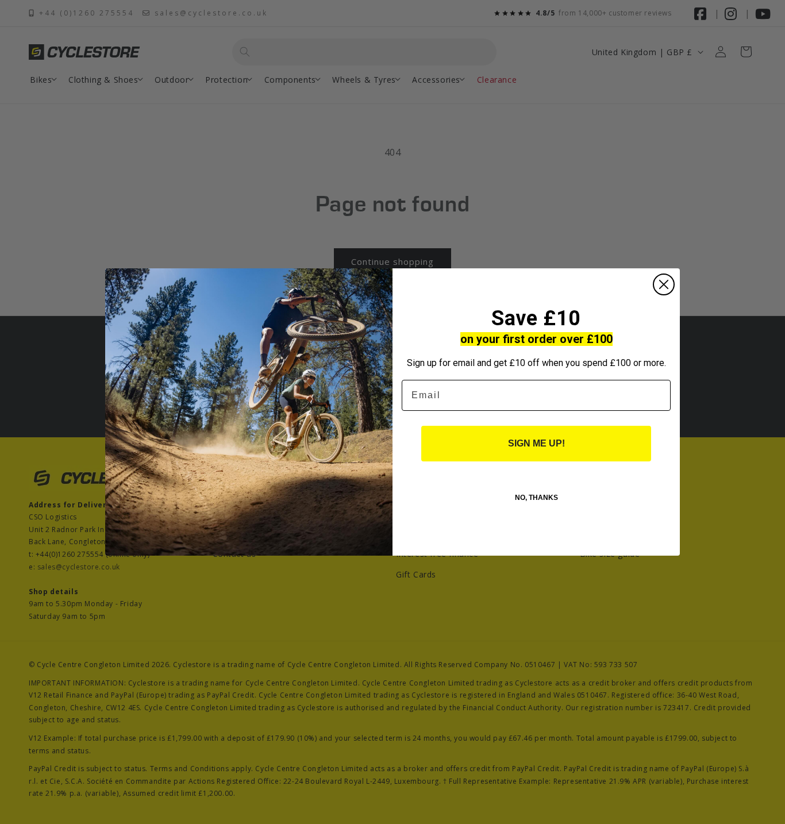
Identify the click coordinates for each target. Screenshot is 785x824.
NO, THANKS (536, 498)
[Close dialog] (663, 284)
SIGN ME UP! (536, 443)
